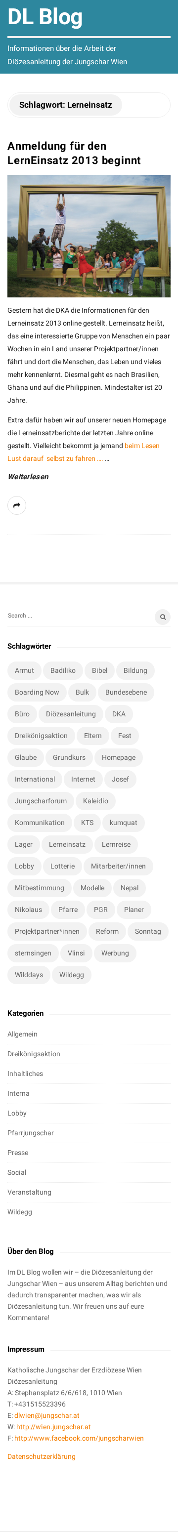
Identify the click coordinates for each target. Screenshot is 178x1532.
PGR (101, 910)
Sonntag (148, 931)
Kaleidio (95, 801)
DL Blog (45, 17)
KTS (87, 823)
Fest (125, 736)
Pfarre (68, 910)
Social (16, 1172)
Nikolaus (28, 910)
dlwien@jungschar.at (47, 1415)
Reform (107, 931)
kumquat (123, 823)
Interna (18, 1093)
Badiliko (63, 670)
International (35, 779)
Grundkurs (69, 757)
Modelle (92, 888)
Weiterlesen (27, 476)
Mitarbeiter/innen (118, 866)
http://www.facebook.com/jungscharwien (79, 1438)
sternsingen (33, 953)
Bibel (99, 670)
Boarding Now (37, 692)
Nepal (129, 888)
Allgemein (22, 1034)
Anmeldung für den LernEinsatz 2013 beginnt (74, 153)
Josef (120, 779)
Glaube (26, 757)
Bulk (82, 692)
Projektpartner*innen (47, 931)
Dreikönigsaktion (41, 736)
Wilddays (29, 975)
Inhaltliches (25, 1074)
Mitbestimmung (39, 888)
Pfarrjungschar (30, 1133)
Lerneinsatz (67, 844)
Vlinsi (76, 953)
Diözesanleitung (71, 714)
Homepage (118, 757)
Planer (134, 910)
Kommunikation (40, 823)
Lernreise (116, 844)
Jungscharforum (41, 801)
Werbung (115, 953)
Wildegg (71, 975)
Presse (17, 1153)
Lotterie (62, 866)
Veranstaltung (29, 1192)
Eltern (93, 736)
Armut (24, 670)
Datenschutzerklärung (41, 1456)
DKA (119, 714)
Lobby (24, 866)
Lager (24, 844)
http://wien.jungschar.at (53, 1427)
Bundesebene (126, 692)
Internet (83, 779)
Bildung (135, 670)
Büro (22, 714)
